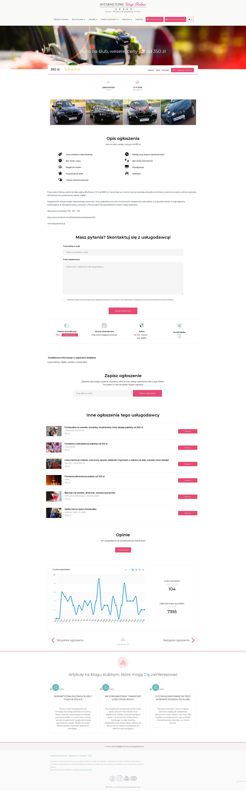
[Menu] (143, 569)
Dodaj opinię (123, 550)
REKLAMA (126, 19)
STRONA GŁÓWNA (61, 19)
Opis (158, 70)
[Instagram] (119, 778)
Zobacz (187, 431)
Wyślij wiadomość (123, 311)
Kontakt (165, 70)
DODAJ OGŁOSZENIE (176, 19)
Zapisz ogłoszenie (147, 393)
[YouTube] (126, 778)
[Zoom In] (125, 569)
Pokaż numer (69, 335)
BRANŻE (92, 19)
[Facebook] (112, 778)
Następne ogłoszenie (176, 640)
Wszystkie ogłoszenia (70, 640)
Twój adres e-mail (71, 246)
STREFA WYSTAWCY (109, 19)
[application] (98, 597)
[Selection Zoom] (132, 569)
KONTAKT (139, 19)
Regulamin (73, 756)
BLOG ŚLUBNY (78, 19)
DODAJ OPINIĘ (154, 19)
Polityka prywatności (58, 756)
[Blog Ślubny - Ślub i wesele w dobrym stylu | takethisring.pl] (133, 778)
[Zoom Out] (129, 569)
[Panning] (136, 569)
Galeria (151, 70)
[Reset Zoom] (139, 569)
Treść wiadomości (71, 259)
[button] (190, 19)
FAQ (89, 756)
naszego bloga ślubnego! (83, 770)
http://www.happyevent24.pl (104, 335)
